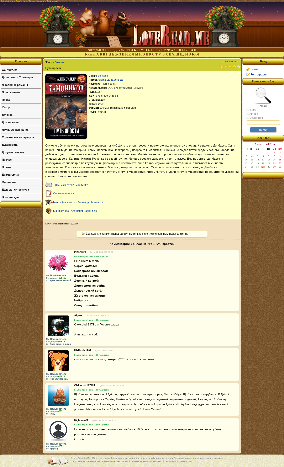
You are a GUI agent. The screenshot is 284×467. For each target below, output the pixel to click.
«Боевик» (58, 62)
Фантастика (9, 70)
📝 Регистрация (257, 74)
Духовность (10, 145)
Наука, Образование (15, 130)
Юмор (6, 107)
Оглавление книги (63, 193)
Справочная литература (18, 137)
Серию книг (256, 117)
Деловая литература (15, 189)
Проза (6, 100)
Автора (253, 113)
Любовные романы (15, 85)
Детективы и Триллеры (17, 77)
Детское (7, 115)
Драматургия (10, 174)
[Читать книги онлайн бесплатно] (142, 46)
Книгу (252, 109)
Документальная (13, 152)
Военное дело (11, 197)
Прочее (7, 159)
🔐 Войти (252, 69)
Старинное (9, 182)
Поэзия (6, 167)
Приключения (11, 92)
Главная (21, 61)
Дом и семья (10, 122)
